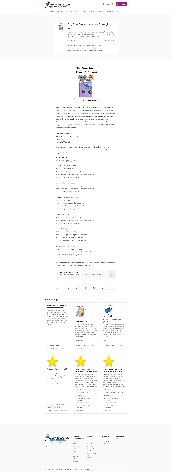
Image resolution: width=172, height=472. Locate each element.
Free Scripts (59, 343)
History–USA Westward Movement (83, 399)
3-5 (53, 343)
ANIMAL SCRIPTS (80, 340)
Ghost (75, 469)
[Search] (103, 4)
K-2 (48, 343)
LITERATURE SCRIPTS (82, 403)
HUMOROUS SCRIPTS (53, 346)
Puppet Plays (61, 349)
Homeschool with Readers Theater (114, 343)
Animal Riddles (81, 321)
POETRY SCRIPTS (109, 346)
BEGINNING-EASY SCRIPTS (83, 343)
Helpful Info (105, 444)
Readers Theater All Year (56, 469)
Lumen (80, 469)
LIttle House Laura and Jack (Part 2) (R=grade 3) (86, 370)
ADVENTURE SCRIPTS (82, 392)
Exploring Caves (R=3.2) (57, 369)
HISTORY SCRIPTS (81, 395)
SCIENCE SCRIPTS (52, 410)
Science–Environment (53, 407)
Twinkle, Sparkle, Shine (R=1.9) (113, 320)
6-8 (117, 444)
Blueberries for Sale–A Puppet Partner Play (56, 306)
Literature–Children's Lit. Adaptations (83, 406)
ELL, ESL (78, 346)
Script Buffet (51, 349)
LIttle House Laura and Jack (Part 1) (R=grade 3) (113, 370)
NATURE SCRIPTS (80, 349)
